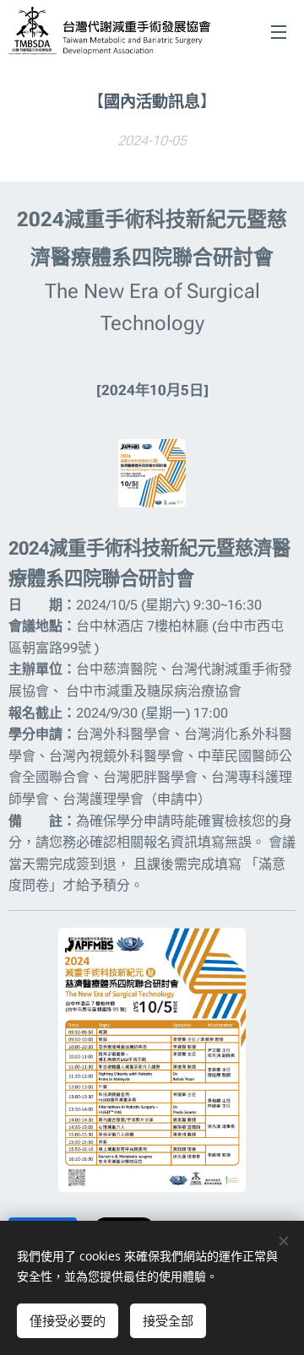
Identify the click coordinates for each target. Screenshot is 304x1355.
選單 (279, 31)
